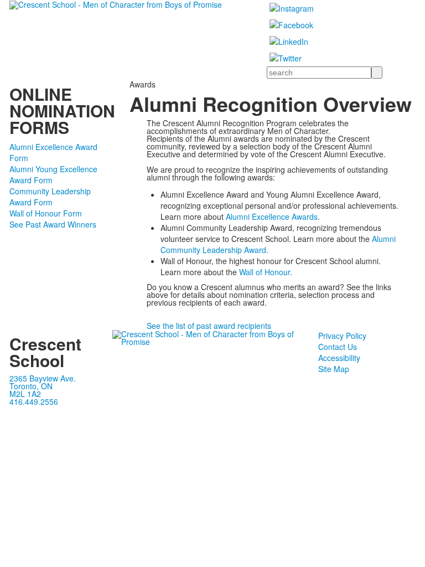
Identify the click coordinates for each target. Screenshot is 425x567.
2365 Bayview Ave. (42, 378)
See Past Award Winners (52, 224)
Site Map (333, 368)
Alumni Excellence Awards (272, 216)
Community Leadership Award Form (50, 196)
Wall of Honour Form (45, 213)
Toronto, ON (31, 385)
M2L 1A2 (25, 393)
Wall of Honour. (265, 271)
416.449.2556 (33, 401)
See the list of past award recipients (209, 325)
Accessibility (339, 357)
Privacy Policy (342, 335)
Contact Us (337, 346)
